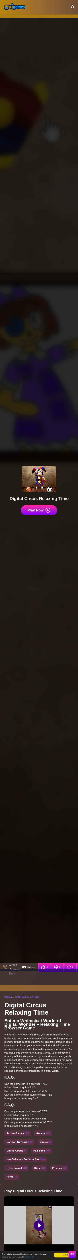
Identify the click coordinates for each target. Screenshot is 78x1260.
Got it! (65, 1255)
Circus (45, 1141)
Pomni (12, 1176)
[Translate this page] (72, 1254)
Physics (59, 1168)
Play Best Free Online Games (14, 7)
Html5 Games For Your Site (26, 1159)
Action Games (22, 997)
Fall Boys (41, 1150)
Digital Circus (16, 1150)
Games (8, 997)
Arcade (36, 997)
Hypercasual (17, 1168)
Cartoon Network (19, 1141)
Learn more (30, 1257)
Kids (39, 1168)
